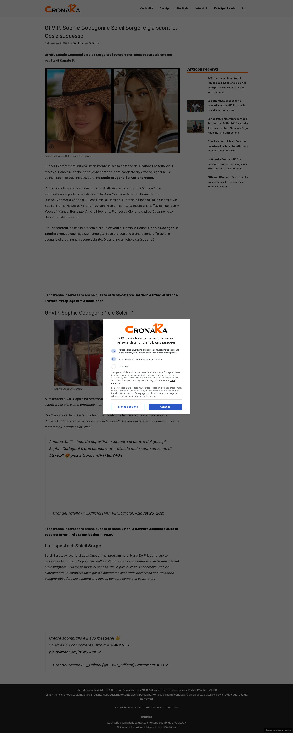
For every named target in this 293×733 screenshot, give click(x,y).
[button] (146, 366)
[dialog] (146, 366)
